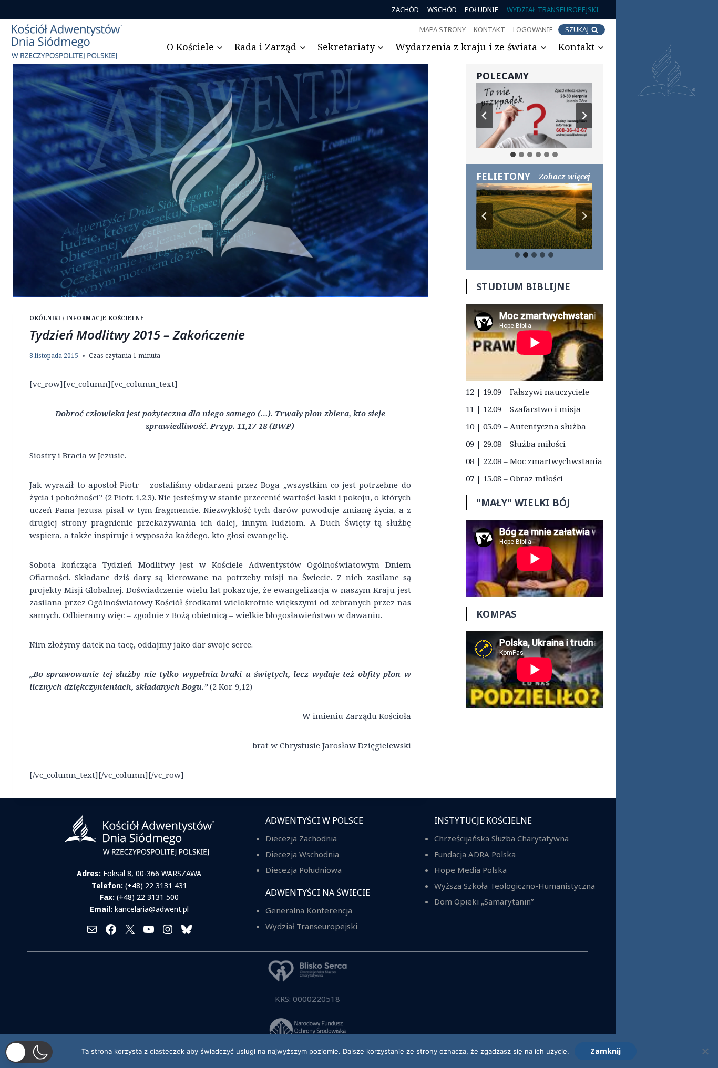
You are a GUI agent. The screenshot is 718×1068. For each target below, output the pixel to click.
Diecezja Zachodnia (301, 838)
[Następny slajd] (584, 115)
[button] (29, 1052)
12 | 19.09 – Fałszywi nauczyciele (527, 391)
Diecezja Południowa (303, 870)
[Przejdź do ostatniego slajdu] (484, 115)
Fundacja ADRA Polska (475, 854)
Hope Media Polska (470, 870)
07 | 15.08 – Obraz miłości (514, 478)
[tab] (513, 154)
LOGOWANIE (533, 29)
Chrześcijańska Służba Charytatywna (501, 838)
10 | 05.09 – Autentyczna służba (526, 426)
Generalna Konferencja (308, 910)
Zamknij (605, 1051)
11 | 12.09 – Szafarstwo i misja (523, 409)
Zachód (405, 9)
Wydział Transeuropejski (553, 9)
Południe (481, 9)
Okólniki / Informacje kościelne (86, 318)
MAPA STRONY (442, 29)
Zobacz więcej (564, 176)
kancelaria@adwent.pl (152, 909)
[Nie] (705, 1051)
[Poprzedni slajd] (484, 216)
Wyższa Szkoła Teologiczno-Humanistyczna (514, 885)
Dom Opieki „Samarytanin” (484, 901)
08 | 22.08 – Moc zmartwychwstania (534, 461)
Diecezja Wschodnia (302, 854)
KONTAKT (489, 29)
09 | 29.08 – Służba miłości (516, 443)
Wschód (442, 9)
